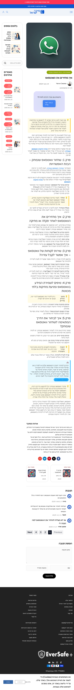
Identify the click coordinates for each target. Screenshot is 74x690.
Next (30, 532)
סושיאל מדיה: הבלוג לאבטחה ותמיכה (59, 72)
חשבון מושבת (9, 86)
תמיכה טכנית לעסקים (66, 644)
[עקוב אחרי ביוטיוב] (49, 663)
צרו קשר (33, 617)
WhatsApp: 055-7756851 (55, 671)
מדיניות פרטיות (32, 600)
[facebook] (58, 459)
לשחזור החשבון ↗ (61, 379)
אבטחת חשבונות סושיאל (29, 641)
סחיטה (9, 141)
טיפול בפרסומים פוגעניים (65, 634)
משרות (71, 610)
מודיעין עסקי (69, 641)
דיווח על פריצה (32, 631)
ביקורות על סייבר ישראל (66, 604)
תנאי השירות (32, 607)
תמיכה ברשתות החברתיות (28, 628)
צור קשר (70, 613)
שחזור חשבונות (9, 92)
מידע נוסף (27, 682)
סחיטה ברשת (32, 634)
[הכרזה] (37, 2)
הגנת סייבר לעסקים (67, 628)
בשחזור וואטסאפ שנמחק (55, 168)
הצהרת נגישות (32, 610)
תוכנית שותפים (68, 607)
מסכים (8, 682)
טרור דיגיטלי (9, 124)
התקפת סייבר (9, 113)
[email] (40, 459)
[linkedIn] (45, 459)
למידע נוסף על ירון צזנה (51, 452)
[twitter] (54, 459)
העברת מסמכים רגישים (29, 613)
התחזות (9, 136)
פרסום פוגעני (32, 637)
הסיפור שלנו (69, 600)
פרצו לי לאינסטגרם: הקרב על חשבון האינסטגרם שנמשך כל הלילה (57, 471)
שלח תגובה (49, 576)
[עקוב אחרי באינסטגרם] (57, 663)
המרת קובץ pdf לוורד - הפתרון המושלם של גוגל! (42, 471)
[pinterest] (49, 459)
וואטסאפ (8, 119)
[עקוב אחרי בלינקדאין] (53, 663)
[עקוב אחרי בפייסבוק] (61, 663)
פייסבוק (9, 145)
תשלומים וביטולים (31, 604)
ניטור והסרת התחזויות (66, 631)
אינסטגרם (8, 80)
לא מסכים (20, 682)
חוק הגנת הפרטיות (67, 637)
